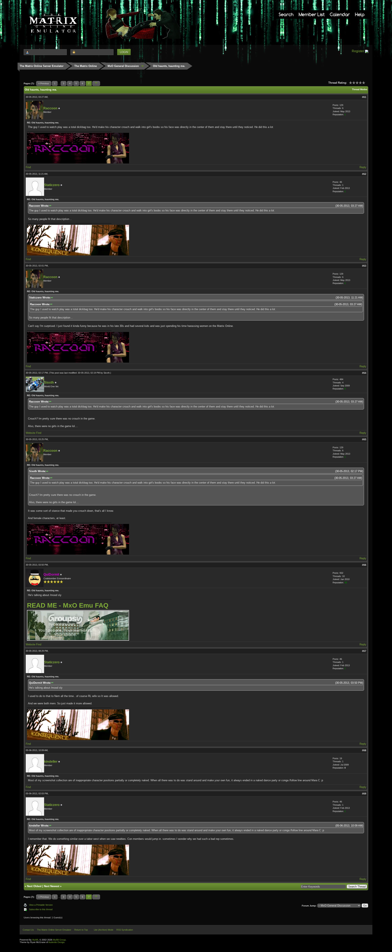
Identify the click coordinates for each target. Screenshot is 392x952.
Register (358, 51)
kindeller (50, 761)
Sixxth (107, 373)
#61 (364, 97)
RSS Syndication (124, 930)
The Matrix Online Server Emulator (41, 66)
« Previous (43, 83)
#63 (364, 265)
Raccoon (50, 108)
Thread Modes (359, 89)
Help (359, 14)
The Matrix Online (85, 66)
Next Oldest (34, 886)
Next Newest (51, 886)
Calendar (340, 14)
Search (286, 14)
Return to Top (81, 930)
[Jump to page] (96, 83)
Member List (312, 14)
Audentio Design (56, 942)
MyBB (35, 940)
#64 (364, 373)
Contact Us (28, 930)
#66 (364, 565)
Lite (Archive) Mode (103, 930)
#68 (364, 750)
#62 (364, 174)
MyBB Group (59, 940)
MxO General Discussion (123, 66)
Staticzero (52, 185)
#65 (364, 439)
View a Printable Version (41, 905)
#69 (364, 793)
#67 (364, 651)
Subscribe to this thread (40, 909)
